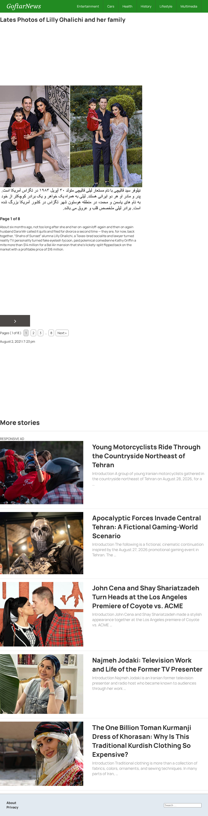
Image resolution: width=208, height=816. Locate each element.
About (11, 803)
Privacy (12, 807)
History (146, 6)
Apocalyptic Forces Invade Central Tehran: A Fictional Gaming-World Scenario (146, 526)
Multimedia (189, 6)
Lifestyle (166, 6)
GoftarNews (23, 6)
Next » (62, 333)
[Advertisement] (71, 55)
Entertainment (88, 6)
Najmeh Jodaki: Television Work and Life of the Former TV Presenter (147, 665)
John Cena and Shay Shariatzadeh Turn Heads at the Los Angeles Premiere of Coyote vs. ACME (145, 596)
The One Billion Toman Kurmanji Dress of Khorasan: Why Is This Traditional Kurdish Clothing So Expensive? (141, 741)
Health (127, 6)
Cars (110, 6)
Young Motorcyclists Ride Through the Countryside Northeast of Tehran (146, 455)
